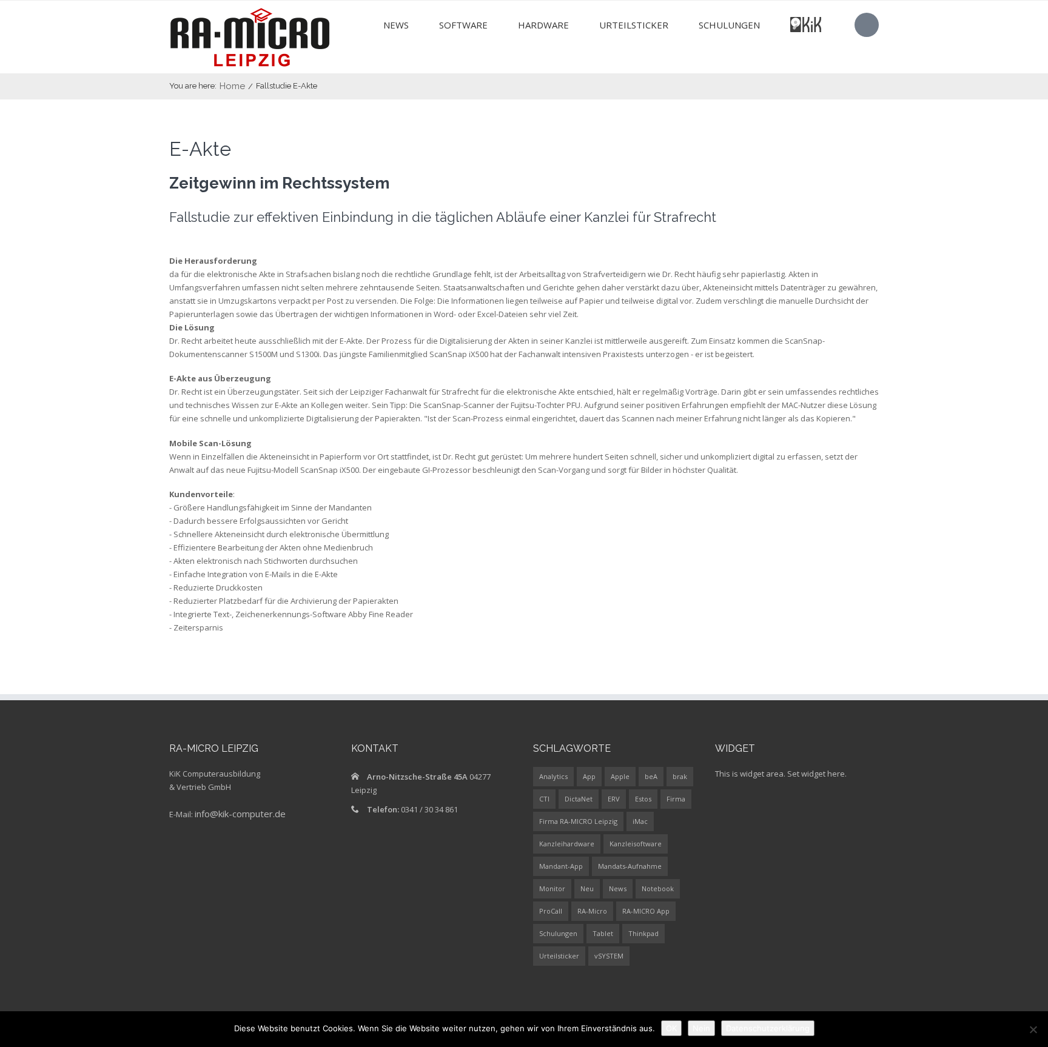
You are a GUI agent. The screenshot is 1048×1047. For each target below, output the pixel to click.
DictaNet (579, 798)
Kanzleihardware (566, 843)
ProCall (550, 910)
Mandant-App (561, 866)
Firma (676, 798)
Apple (620, 776)
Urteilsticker (633, 25)
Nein (701, 1028)
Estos (643, 798)
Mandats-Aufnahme (630, 866)
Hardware (543, 25)
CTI (544, 798)
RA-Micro (592, 910)
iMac (640, 821)
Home (232, 86)
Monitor (552, 888)
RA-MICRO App (646, 910)
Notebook (658, 888)
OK (671, 1028)
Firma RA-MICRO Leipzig (578, 821)
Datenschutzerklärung (768, 1028)
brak (680, 776)
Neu (587, 888)
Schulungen (729, 25)
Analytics (553, 776)
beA (651, 776)
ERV (614, 798)
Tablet (603, 933)
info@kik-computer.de (240, 814)
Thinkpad (643, 933)
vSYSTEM (608, 955)
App (589, 776)
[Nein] (1033, 1029)
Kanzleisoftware (636, 843)
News (396, 25)
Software (463, 25)
